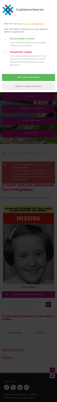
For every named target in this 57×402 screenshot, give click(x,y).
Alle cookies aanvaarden (28, 77)
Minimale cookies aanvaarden (28, 86)
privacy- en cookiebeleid (32, 24)
